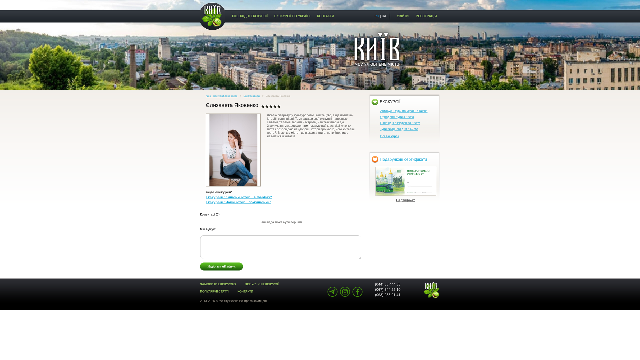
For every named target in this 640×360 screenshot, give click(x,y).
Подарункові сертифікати (403, 159)
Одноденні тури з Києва (397, 117)
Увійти (402, 16)
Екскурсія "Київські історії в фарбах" (239, 197)
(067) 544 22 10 (387, 290)
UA (384, 16)
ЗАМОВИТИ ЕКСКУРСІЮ (218, 284)
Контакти (325, 16)
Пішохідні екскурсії (250, 16)
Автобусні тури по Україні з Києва (404, 111)
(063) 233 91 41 (387, 295)
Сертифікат (405, 200)
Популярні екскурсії (261, 284)
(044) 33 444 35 (387, 284)
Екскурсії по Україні (292, 16)
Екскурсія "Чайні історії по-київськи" (238, 202)
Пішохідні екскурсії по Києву (400, 123)
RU (376, 16)
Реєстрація (426, 16)
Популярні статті (214, 291)
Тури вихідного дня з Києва (399, 129)
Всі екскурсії (389, 136)
